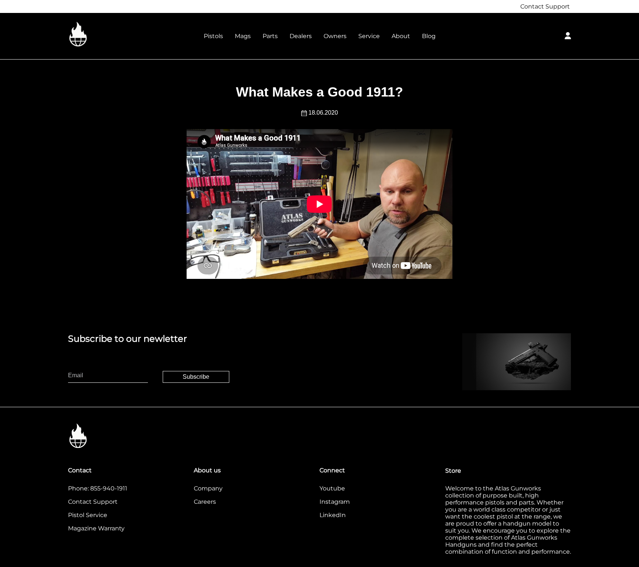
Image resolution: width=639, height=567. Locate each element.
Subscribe (196, 377)
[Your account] (568, 34)
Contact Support (545, 6)
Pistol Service (87, 515)
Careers (205, 501)
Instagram (335, 501)
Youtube (332, 488)
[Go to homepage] (105, 34)
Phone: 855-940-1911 (97, 488)
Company (208, 488)
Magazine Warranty (96, 528)
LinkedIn (333, 515)
